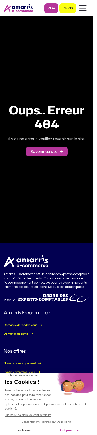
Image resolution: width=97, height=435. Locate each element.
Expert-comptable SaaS (19, 372)
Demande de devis (16, 334)
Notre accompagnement (20, 363)
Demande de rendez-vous (20, 325)
